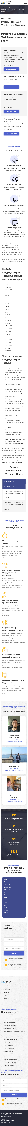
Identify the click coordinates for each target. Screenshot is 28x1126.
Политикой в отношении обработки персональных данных (16, 958)
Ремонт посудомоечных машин (12, 1037)
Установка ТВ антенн (10, 1062)
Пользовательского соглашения (17, 965)
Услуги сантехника (9, 1042)
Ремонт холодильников (10, 1019)
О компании (7, 989)
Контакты (6, 998)
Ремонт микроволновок (10, 1025)
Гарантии (6, 992)
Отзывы (6, 995)
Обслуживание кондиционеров (12, 1056)
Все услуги (7, 1001)
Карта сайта (7, 1003)
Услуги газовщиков (9, 1048)
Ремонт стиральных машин (11, 1017)
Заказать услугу (11, 69)
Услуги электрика (8, 1045)
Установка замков (9, 1065)
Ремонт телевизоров (9, 1022)
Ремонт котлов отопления (11, 1034)
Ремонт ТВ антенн (9, 1028)
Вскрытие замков (8, 1051)
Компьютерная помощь (10, 1059)
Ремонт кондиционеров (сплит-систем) (15, 1031)
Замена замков (8, 1054)
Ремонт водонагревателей (11, 1039)
